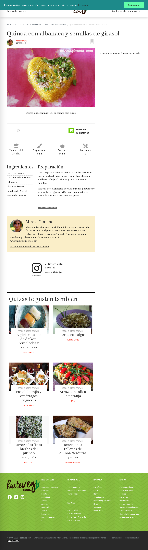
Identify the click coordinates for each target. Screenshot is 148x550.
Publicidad (45, 497)
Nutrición (98, 480)
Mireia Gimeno (21, 41)
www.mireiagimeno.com (23, 240)
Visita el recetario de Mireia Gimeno (29, 246)
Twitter (44, 511)
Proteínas (98, 487)
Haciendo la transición (76, 490)
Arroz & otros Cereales (55, 25)
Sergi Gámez (29, 405)
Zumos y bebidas (127, 504)
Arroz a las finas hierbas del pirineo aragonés (29, 451)
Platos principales (33, 25)
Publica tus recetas (17, 11)
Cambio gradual (74, 487)
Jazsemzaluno (73, 340)
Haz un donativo (48, 517)
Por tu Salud (72, 510)
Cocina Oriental (126, 511)
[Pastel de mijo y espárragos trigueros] (29, 377)
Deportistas (98, 511)
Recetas (18, 25)
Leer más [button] (83, 5)
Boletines (45, 494)
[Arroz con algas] (73, 319)
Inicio (9, 25)
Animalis (44, 504)
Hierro (96, 494)
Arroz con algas (72, 335)
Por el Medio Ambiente (76, 517)
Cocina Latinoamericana (129, 514)
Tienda (44, 501)
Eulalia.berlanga (72, 462)
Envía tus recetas (127, 517)
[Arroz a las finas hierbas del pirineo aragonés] (29, 430)
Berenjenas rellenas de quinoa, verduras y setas (72, 451)
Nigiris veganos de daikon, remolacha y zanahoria (29, 341)
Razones (71, 503)
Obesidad (97, 507)
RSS (43, 521)
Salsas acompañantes (129, 507)
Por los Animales (74, 514)
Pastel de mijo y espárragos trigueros (28, 396)
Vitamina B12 (99, 497)
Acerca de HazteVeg (49, 487)
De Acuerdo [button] (133, 5)
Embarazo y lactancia (102, 501)
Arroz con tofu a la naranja (73, 394)
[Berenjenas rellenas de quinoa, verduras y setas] (73, 430)
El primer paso (73, 480)
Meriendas (124, 497)
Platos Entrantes (126, 490)
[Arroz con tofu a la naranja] (73, 377)
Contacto (45, 490)
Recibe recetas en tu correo (126, 11)
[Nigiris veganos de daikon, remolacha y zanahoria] (29, 319)
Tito (73, 401)
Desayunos (124, 501)
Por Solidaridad (73, 520)
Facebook (45, 507)
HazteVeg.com (47, 480)
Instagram (45, 514)
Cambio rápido (73, 494)
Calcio (96, 490)
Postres (123, 494)
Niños (96, 504)
